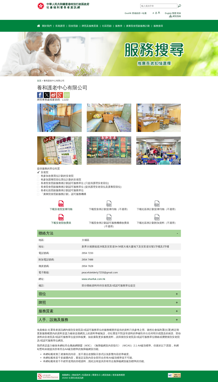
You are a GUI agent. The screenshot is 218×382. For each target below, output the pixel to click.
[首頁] (40, 6)
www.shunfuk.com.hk (93, 279)
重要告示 (96, 375)
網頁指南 (177, 16)
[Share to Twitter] (47, 94)
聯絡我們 (76, 375)
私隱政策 (86, 375)
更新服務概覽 (118, 375)
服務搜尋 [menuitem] (158, 25)
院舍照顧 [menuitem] (73, 25)
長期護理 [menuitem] (60, 25)
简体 (179, 13)
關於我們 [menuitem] (47, 25)
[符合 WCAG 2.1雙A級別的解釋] (174, 375)
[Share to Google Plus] (60, 94)
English (168, 13)
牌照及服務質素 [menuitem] (90, 25)
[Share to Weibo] (53, 94)
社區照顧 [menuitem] (107, 25)
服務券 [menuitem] (118, 25)
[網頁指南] (170, 16)
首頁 (39, 80)
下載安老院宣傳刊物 (61, 209)
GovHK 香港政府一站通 (136, 13)
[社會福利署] (48, 376)
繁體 (174, 13)
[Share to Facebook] (40, 94)
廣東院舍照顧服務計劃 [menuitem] (138, 25)
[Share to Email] (67, 94)
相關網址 (66, 375)
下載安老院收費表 (61, 222)
